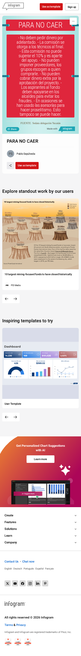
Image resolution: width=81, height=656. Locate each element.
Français (49, 568)
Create (9, 515)
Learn (8, 535)
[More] (73, 21)
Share (13, 129)
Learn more (40, 459)
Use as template (51, 6)
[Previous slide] (6, 298)
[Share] (10, 165)
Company (11, 542)
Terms (9, 625)
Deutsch (17, 568)
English (8, 568)
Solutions (11, 529)
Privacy (21, 625)
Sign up (72, 6)
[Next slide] (15, 298)
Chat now (28, 561)
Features (10, 522)
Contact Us (11, 561)
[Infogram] (13, 7)
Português (29, 568)
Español (39, 568)
